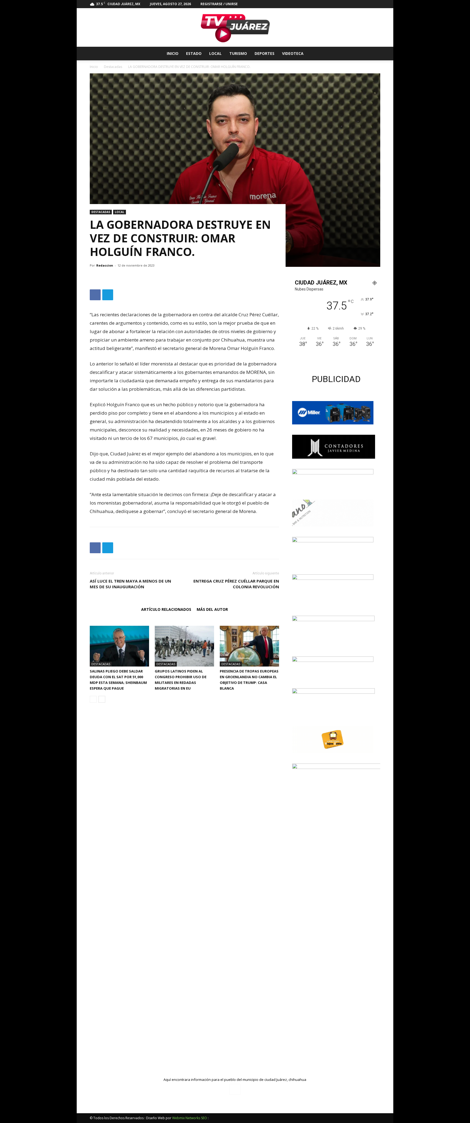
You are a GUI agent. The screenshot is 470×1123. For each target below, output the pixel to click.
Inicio (172, 53)
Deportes (264, 53)
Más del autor (212, 609)
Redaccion (104, 265)
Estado (194, 53)
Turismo (238, 53)
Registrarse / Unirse (219, 4)
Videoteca (293, 53)
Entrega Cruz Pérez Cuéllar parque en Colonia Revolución (236, 583)
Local (215, 53)
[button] (373, 54)
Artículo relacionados (166, 609)
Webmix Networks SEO (189, 1118)
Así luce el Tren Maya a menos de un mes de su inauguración (130, 583)
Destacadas (113, 66)
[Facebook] (376, 4)
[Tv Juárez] (235, 27)
